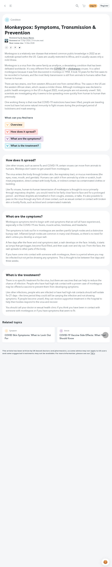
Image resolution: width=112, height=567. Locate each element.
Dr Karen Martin (27, 38)
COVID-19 (59, 69)
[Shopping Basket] (83, 6)
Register (104, 6)
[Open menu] (10, 6)
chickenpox (74, 69)
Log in (93, 6)
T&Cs (93, 353)
